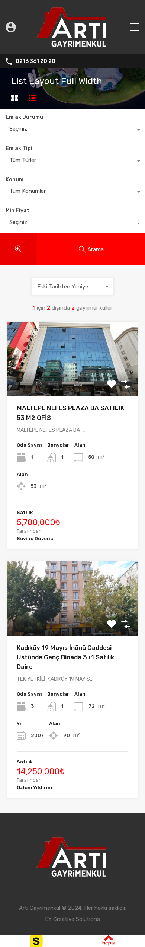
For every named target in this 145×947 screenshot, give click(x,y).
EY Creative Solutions (72, 919)
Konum (14, 179)
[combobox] (72, 131)
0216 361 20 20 (35, 61)
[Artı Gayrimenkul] (72, 45)
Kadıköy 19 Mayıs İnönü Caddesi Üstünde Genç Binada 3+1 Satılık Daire (65, 657)
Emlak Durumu (24, 117)
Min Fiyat (17, 210)
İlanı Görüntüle (72, 381)
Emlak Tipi (19, 148)
